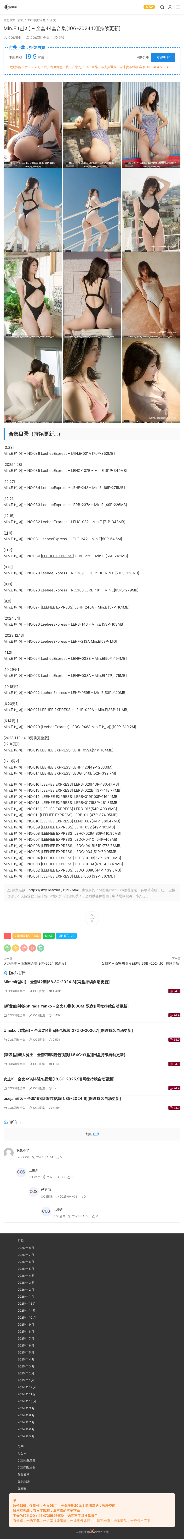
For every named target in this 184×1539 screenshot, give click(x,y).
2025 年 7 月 (26, 1338)
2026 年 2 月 (26, 1289)
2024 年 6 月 (26, 1429)
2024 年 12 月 (27, 1387)
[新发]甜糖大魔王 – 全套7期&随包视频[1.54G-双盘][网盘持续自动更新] (64, 1054)
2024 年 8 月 (26, 1415)
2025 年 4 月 (26, 1359)
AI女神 (22, 1453)
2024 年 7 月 (26, 1422)
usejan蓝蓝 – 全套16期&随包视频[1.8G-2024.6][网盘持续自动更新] (62, 1098)
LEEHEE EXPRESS (57, 556)
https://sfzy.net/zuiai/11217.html (54, 890)
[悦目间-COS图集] (11, 7)
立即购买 (163, 57)
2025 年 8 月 (26, 1331)
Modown (96, 1532)
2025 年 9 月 (26, 1324)
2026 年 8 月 (26, 1248)
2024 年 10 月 (27, 1401)
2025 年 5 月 (26, 1352)
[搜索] (162, 7)
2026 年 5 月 (26, 1268)
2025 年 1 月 (26, 1380)
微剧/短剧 (24, 1481)
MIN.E (76, 453)
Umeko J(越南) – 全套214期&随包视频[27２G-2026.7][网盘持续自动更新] (68, 1030)
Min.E (48, 935)
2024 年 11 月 (27, 1394)
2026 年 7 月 (26, 1255)
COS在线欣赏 (26, 1460)
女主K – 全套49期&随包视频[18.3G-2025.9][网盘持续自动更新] (59, 1079)
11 (6, 533)
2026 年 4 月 (26, 1275)
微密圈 (22, 1488)
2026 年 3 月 (26, 1282)
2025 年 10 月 (27, 1317)
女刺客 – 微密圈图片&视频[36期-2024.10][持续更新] (140, 963)
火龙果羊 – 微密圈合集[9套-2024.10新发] (35, 963)
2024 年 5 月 (26, 1436)
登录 (96, 1134)
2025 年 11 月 (26, 1310)
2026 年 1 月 (26, 1296)
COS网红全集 (39, 37)
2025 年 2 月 (26, 1373)
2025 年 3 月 (26, 1366)
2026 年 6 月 (26, 1261)
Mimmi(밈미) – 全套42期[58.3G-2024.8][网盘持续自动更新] (57, 981)
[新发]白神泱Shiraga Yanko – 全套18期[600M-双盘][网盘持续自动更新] (66, 1006)
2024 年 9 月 (26, 1408)
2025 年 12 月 (27, 1303)
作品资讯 (23, 1474)
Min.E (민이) (13, 453)
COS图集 (14, 37)
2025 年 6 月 (26, 1345)
